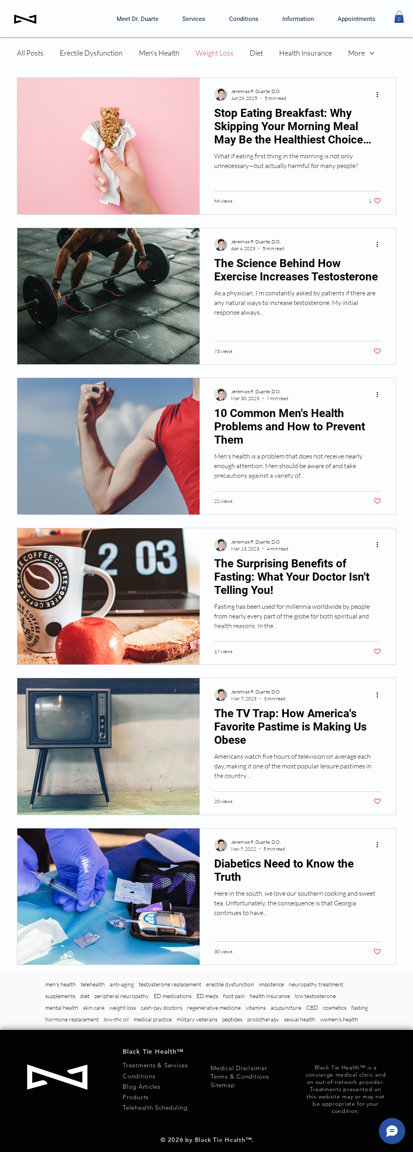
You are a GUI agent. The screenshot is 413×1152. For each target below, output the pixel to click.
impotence (271, 984)
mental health (61, 1007)
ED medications (173, 995)
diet (85, 995)
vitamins (256, 1007)
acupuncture (286, 1007)
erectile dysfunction (230, 984)
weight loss (122, 1007)
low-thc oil (116, 1019)
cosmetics (334, 1007)
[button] (399, 17)
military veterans (197, 1019)
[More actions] (380, 94)
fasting (359, 1007)
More (356, 52)
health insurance (270, 995)
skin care (93, 1007)
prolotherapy (263, 1019)
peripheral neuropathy (121, 995)
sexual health (299, 1019)
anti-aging (122, 984)
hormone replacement (72, 1019)
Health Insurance (305, 52)
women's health (339, 1019)
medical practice (152, 1019)
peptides (232, 1019)
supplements (60, 995)
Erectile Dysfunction (91, 52)
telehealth (93, 984)
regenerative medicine (214, 1007)
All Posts (30, 52)
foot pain (234, 995)
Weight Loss (215, 52)
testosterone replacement (170, 984)
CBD (312, 1007)
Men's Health (159, 52)
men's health (60, 984)
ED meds (207, 995)
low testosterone (315, 995)
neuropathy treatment (316, 984)
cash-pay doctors (161, 1007)
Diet (256, 52)
